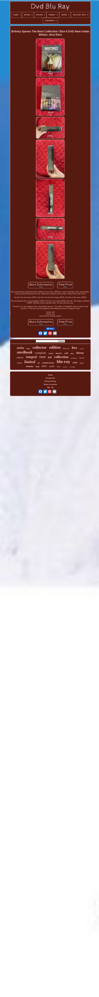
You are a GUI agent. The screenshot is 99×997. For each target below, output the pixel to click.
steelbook (24, 352)
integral (31, 357)
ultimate (65, 367)
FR (52, 387)
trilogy (72, 367)
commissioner (48, 363)
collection (61, 357)
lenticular (81, 358)
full (50, 357)
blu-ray (63, 361)
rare (75, 362)
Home (50, 375)
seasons (29, 366)
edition (55, 347)
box (74, 348)
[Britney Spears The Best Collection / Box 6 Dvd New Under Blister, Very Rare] (50, 57)
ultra (58, 367)
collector (40, 347)
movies (59, 353)
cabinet (20, 357)
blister (28, 349)
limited (29, 362)
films (72, 353)
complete (40, 352)
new (42, 357)
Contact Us (50, 378)
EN (48, 387)
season (82, 349)
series (20, 348)
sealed (50, 353)
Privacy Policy (50, 381)
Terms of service (50, 384)
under (51, 366)
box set (66, 348)
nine (44, 366)
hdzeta (19, 363)
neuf (37, 366)
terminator (74, 358)
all (38, 363)
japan (82, 363)
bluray (80, 352)
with (66, 353)
